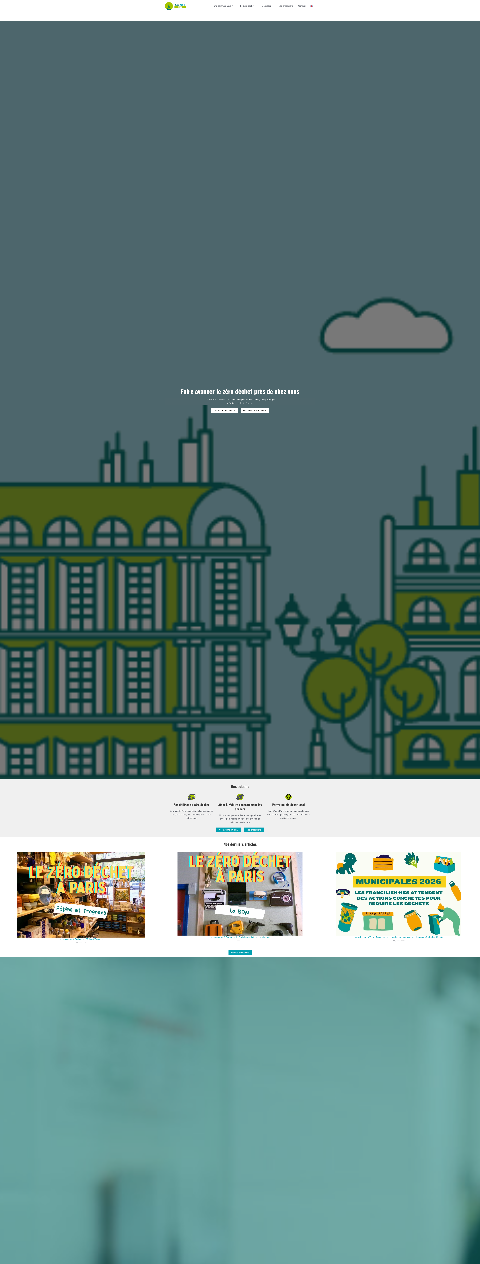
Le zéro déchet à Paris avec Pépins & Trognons (81, 939)
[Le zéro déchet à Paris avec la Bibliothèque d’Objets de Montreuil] (240, 894)
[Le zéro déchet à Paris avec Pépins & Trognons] (81, 895)
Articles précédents (240, 953)
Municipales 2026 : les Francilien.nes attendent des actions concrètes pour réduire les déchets (399, 937)
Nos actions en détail (228, 830)
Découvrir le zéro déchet (254, 410)
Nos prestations (253, 830)
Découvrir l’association (224, 410)
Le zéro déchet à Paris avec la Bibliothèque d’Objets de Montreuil (240, 937)
